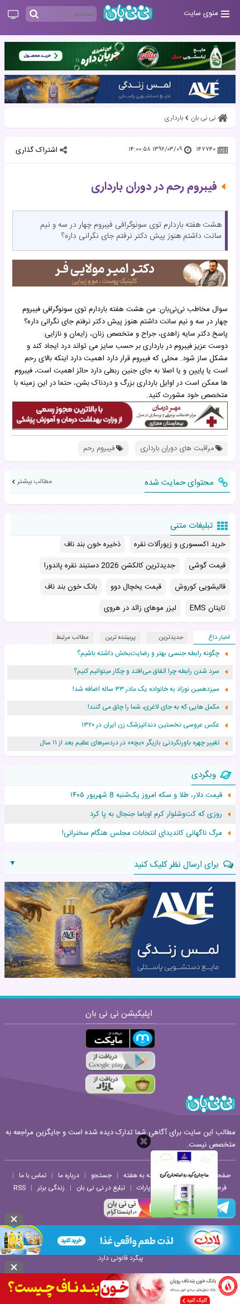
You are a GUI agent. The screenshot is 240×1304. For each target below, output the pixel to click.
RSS (19, 1187)
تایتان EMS (207, 608)
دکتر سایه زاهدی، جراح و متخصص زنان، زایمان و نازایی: (126, 334)
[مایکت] (120, 1038)
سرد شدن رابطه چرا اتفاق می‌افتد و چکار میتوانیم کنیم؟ (146, 671)
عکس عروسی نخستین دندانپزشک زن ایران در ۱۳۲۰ (150, 725)
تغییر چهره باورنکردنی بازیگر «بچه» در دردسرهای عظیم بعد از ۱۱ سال (129, 743)
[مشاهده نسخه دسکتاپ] (13, 15)
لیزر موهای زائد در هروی (140, 608)
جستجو (101, 1175)
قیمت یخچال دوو (136, 587)
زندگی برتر (51, 1187)
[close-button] (143, 1141)
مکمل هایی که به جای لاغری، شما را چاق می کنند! (153, 707)
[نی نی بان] (128, 13)
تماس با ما (32, 1175)
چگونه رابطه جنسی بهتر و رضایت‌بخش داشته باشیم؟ (148, 653)
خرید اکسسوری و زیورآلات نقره (179, 544)
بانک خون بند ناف (71, 587)
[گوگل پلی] (120, 1061)
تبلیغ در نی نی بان (100, 1187)
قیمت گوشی (207, 566)
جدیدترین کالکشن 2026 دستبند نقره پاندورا (109, 566)
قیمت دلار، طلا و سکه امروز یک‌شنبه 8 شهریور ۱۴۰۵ (146, 795)
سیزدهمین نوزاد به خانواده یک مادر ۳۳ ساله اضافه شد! (146, 689)
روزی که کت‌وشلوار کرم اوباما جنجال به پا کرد (156, 814)
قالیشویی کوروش (200, 587)
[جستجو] (34, 14)
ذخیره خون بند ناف (92, 544)
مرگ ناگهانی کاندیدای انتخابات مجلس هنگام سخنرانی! (142, 833)
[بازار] (120, 1084)
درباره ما (68, 1175)
